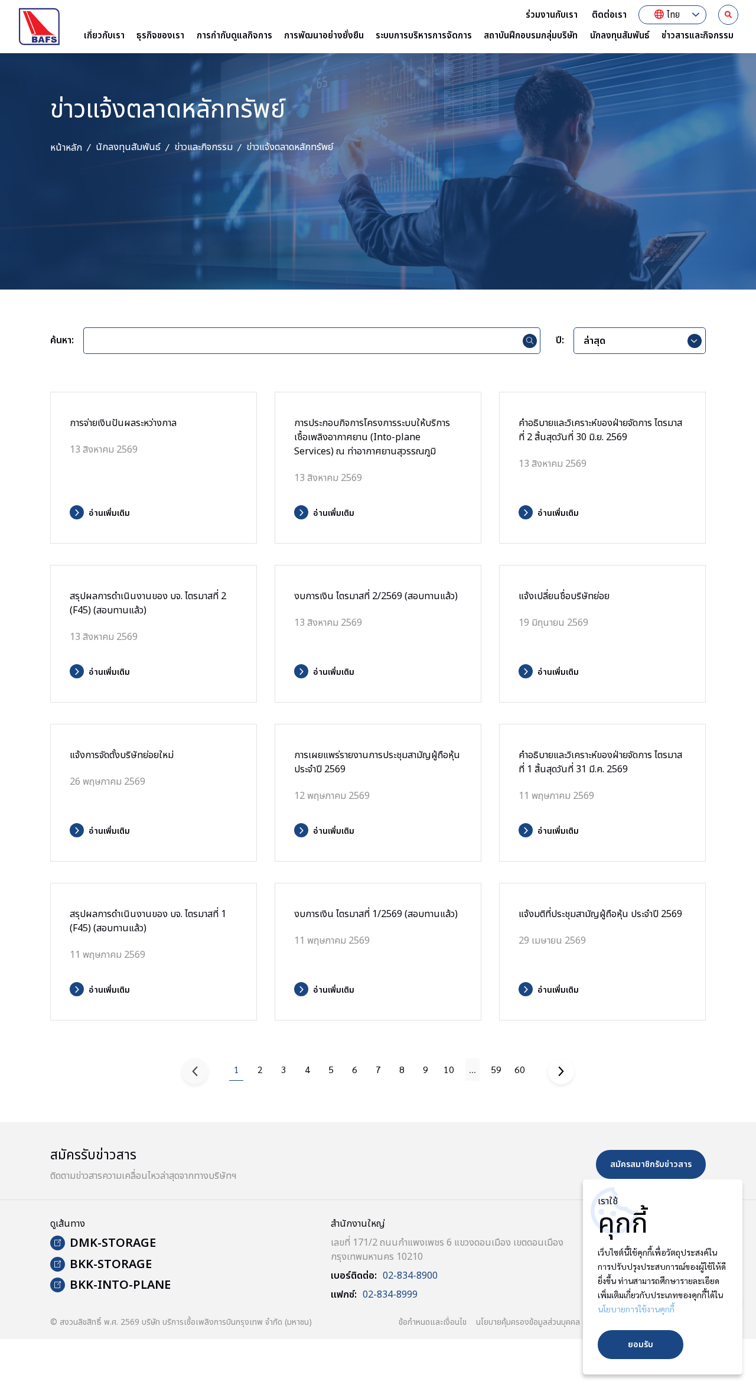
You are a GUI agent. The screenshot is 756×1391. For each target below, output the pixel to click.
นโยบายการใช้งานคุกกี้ (636, 1309)
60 (519, 1069)
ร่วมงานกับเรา (552, 15)
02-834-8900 (410, 1276)
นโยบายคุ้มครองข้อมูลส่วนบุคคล (528, 1322)
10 (449, 1069)
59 (496, 1069)
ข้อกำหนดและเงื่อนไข (433, 1322)
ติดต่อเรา (609, 15)
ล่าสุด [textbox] (594, 341)
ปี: (560, 341)
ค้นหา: (62, 341)
